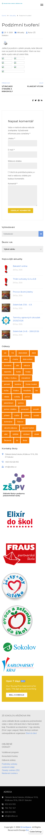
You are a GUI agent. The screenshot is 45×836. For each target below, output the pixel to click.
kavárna (18, 384)
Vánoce (20, 422)
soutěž (36, 415)
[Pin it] (39, 100)
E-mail (11, 150)
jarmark (7, 384)
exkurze (27, 365)
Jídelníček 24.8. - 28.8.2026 (26, 331)
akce (6, 359)
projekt (36, 409)
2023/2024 (22, 353)
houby (28, 372)
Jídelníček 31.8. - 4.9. (22, 305)
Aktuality (20, 32)
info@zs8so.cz (11, 816)
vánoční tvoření (28, 428)
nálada (6, 397)
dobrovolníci (28, 359)
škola (25, 440)
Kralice (16, 390)
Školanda (7, 440)
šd (17, 440)
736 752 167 (10, 808)
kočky (6, 390)
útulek (36, 434)
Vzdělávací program (10, 752)
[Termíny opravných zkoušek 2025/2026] (6, 320)
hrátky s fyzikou (10, 378)
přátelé (6, 415)
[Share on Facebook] (32, 100)
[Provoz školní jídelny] (6, 294)
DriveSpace (26, 827)
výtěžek (15, 434)
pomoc (21, 403)
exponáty (7, 372)
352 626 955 (10, 804)
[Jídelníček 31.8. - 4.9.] (6, 307)
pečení (27, 397)
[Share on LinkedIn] (41, 100)
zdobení (26, 434)
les (37, 390)
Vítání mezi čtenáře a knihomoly (7, 88)
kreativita (27, 390)
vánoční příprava (10, 428)
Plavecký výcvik (35, 86)
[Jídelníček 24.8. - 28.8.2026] (6, 334)
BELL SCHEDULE (16, 695)
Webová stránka (14, 161)
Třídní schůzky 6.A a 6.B (24, 279)
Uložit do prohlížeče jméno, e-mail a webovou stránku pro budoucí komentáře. (21, 175)
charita (15, 359)
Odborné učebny (9, 760)
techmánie (8, 422)
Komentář (12, 184)
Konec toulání (31, 384)
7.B (12, 353)
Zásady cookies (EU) (10, 770)
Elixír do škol (31, 733)
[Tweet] (35, 100)
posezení (25, 409)
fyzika (18, 372)
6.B (5, 353)
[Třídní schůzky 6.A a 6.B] (6, 282)
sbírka (26, 415)
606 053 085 (10, 812)
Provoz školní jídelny (23, 292)
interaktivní (25, 378)
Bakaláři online (20, 266)
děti (17, 365)
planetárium (8, 403)
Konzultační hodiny (10, 756)
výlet (6, 434)
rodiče (16, 415)
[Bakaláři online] (6, 269)
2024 (34, 353)
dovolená (7, 365)
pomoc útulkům (10, 409)
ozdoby (17, 397)
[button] (36, 832)
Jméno (11, 138)
